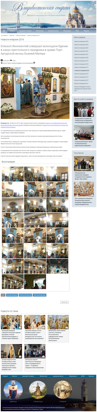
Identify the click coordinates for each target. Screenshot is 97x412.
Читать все (65, 302)
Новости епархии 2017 (81, 67)
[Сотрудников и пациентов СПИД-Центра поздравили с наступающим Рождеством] (84, 116)
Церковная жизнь (53, 31)
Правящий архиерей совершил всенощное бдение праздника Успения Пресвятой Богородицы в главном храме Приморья (11, 334)
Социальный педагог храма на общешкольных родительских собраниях (84, 143)
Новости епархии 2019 (81, 61)
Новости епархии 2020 (81, 57)
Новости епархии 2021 (81, 54)
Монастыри (38, 401)
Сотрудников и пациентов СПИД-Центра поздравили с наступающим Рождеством (84, 120)
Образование (67, 31)
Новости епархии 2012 (81, 83)
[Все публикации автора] (34, 63)
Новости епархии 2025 (81, 41)
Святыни (13, 401)
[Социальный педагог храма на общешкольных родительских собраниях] (84, 139)
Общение (86, 31)
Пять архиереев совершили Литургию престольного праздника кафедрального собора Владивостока (83, 201)
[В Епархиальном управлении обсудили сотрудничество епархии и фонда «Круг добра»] (84, 170)
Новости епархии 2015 (81, 74)
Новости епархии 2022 (81, 51)
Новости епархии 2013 (81, 80)
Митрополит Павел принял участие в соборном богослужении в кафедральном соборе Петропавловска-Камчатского (57, 335)
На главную (4, 35)
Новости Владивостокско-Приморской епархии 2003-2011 (82, 88)
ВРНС (77, 31)
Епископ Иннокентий (25, 295)
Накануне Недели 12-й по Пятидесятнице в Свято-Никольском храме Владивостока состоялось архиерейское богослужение (34, 334)
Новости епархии (20, 35)
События (12, 31)
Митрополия (39, 31)
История (62, 401)
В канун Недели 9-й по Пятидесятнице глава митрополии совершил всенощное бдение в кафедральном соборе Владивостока (9, 364)
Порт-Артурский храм (39, 295)
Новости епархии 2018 (81, 64)
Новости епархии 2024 (81, 45)
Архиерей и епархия (25, 31)
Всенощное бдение (12, 295)
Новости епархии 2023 (81, 48)
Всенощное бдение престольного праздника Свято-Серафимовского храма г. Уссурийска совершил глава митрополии (34, 363)
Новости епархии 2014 (81, 77)
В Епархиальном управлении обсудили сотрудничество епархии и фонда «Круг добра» (83, 176)
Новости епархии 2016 (33, 35)
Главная (5, 376)
